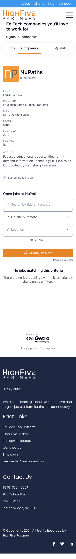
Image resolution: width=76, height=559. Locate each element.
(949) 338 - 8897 (15, 487)
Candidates (12, 447)
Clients (39, 3)
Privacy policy (29, 348)
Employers (11, 454)
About (25, 3)
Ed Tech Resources (17, 441)
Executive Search (16, 434)
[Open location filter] (68, 229)
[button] (69, 14)
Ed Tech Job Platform (19, 427)
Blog (51, 3)
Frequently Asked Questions (24, 461)
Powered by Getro (63, 259)
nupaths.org (28, 77)
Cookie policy (47, 348)
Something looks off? (21, 177)
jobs (11, 48)
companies (29, 48)
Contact (64, 3)
